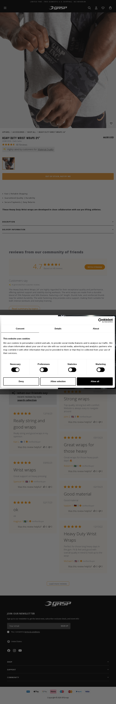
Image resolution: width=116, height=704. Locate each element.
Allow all (95, 381)
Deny (21, 381)
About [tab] (96, 328)
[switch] (44, 369)
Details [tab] (58, 328)
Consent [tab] (20, 328)
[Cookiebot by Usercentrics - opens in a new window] (100, 320)
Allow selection (58, 381)
